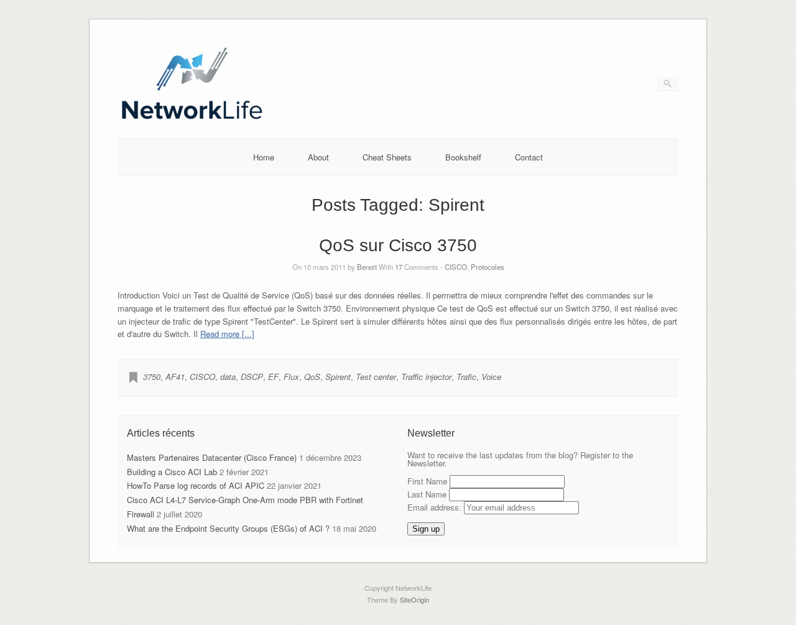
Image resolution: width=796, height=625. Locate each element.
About (318, 157)
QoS (312, 376)
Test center (376, 376)
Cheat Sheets (387, 157)
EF (273, 376)
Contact (529, 157)
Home (263, 157)
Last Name (427, 494)
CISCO (456, 267)
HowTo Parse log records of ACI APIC (195, 485)
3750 (151, 376)
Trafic (466, 376)
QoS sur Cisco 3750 (398, 245)
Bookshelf (463, 157)
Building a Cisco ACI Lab (172, 472)
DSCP (252, 376)
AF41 (175, 376)
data (228, 376)
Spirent (338, 376)
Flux (291, 376)
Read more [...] (227, 334)
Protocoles (487, 267)
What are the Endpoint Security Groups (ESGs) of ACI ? (228, 528)
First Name (427, 481)
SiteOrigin (414, 599)
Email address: (435, 507)
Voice (491, 376)
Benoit (367, 267)
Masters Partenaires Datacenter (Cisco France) (212, 457)
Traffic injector (426, 376)
